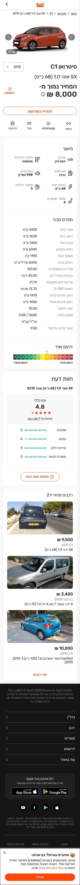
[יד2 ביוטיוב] (23, 807)
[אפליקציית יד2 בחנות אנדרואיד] (45, 807)
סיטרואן (61, 13)
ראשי (74, 13)
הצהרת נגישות (40, 844)
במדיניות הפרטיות (51, 868)
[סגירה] (4, 853)
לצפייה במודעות (40, 111)
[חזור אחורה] (6, 4)
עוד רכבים (40, 674)
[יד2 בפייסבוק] (34, 807)
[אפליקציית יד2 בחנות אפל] (57, 807)
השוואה (9, 93)
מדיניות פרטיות (15, 844)
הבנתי (40, 877)
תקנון (65, 844)
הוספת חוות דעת (37, 477)
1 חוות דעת (34, 418)
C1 (51, 13)
